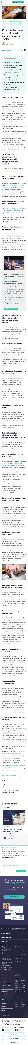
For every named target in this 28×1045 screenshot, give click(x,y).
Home (5, 928)
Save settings (14, 1034)
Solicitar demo (14, 897)
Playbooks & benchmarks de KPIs (16, 21)
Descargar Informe (11, 308)
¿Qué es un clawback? (12, 62)
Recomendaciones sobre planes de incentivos (12, 23)
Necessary (8, 1027)
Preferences (21, 1027)
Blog (9, 928)
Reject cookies (14, 1038)
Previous (5, 807)
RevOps (4, 26)
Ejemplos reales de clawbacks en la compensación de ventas (14, 82)
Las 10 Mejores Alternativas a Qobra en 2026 (13, 779)
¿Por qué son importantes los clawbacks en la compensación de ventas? (13, 68)
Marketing (21, 1030)
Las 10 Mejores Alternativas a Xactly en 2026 (13, 785)
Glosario (4, 21)
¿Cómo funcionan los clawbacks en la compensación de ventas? (14, 75)
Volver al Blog (6, 50)
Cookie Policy (18, 1024)
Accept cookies (14, 1042)
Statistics (7, 1030)
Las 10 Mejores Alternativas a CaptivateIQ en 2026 (10, 791)
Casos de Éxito (7, 826)
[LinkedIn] (25, 50)
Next (8, 807)
